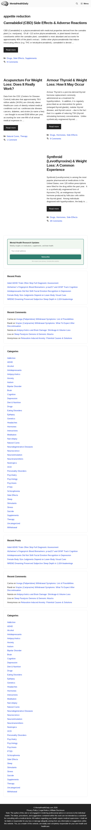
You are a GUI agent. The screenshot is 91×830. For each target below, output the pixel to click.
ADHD (10, 362)
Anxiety (10, 378)
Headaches (12, 423)
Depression (12, 398)
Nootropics (12, 463)
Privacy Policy (32, 810)
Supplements (31, 58)
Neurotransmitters (15, 459)
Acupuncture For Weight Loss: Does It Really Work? (23, 84)
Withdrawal (12, 527)
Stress (10, 507)
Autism (10, 382)
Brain (9, 390)
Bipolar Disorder (14, 386)
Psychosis (11, 483)
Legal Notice (44, 810)
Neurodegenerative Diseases (20, 447)
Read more (11, 50)
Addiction (11, 358)
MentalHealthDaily (19, 3)
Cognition (11, 394)
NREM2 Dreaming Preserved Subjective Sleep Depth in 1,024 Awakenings (40, 299)
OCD (9, 467)
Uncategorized (13, 523)
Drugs (9, 58)
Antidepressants (14, 370)
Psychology (12, 479)
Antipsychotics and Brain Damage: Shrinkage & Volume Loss (44, 330)
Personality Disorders (16, 471)
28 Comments (56, 221)
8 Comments (12, 62)
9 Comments (55, 139)
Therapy (23, 136)
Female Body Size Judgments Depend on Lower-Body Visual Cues (36, 295)
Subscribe (45, 257)
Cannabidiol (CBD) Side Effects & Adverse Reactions (45, 23)
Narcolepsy (12, 439)
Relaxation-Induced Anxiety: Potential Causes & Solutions (46, 338)
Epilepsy (11, 414)
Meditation (11, 435)
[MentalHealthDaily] (5, 3)
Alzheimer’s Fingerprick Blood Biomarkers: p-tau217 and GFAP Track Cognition (42, 287)
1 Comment (12, 140)
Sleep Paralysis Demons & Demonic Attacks (34, 334)
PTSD (9, 487)
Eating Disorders (14, 410)
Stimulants (12, 503)
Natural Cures (13, 136)
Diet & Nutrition (14, 402)
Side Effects (18, 58)
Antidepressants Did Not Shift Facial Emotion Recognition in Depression (39, 291)
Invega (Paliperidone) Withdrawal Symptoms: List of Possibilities (45, 319)
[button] (77, 3)
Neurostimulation (14, 455)
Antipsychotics (13, 374)
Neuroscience (13, 451)
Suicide (10, 511)
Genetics (11, 418)
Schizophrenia (13, 491)
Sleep (9, 499)
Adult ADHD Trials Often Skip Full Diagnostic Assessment (32, 283)
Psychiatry (12, 475)
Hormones (61, 135)
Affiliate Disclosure (57, 810)
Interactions (12, 431)
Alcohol (10, 366)
